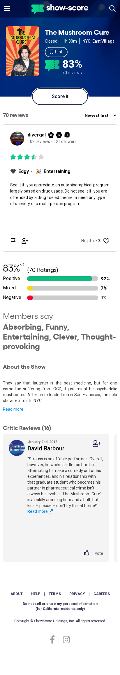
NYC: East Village (98, 41)
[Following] (97, 443)
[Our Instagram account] (65, 640)
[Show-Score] (59, 10)
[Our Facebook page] (55, 640)
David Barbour (46, 448)
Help (35, 594)
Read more (13, 409)
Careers (101, 594)
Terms (55, 594)
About (16, 594)
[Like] (88, 553)
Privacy (77, 594)
